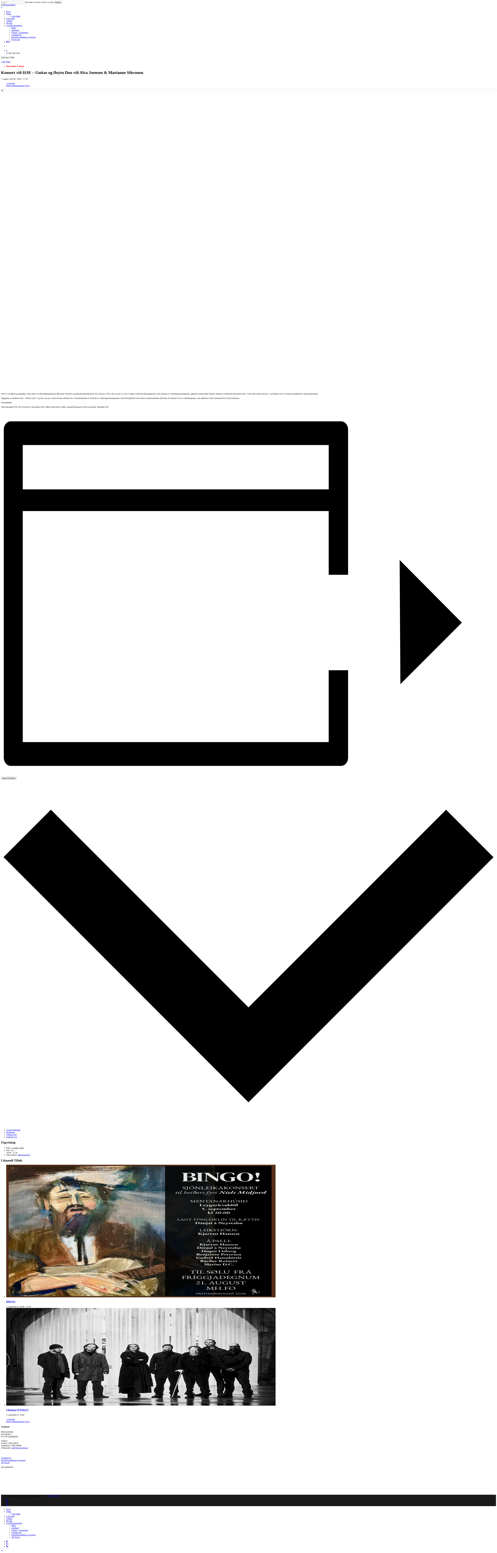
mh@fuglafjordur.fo (20, 1448)
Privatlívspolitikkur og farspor (13, 1460)
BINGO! (10, 1301)
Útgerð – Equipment (19, 1530)
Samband (15, 1528)
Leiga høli (10, 1516)
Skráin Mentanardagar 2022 (18, 86)
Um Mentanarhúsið (14, 1523)
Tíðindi (9, 1519)
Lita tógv (10, 83)
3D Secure (5, 1463)
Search (58, 2)
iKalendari (10, 1132)
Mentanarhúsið (24, 1155)
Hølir (13, 1526)
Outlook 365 (11, 1135)
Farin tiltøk (15, 1514)
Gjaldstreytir (6, 1458)
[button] (2, 1551)
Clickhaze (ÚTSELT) (17, 1410)
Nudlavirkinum (53, 1496)
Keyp (8, 1509)
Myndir (9, 1521)
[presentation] (141, 1297)
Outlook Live (11, 1137)
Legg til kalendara (8, 778)
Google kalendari (13, 1130)
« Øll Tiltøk (5, 62)
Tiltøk (8, 1512)
